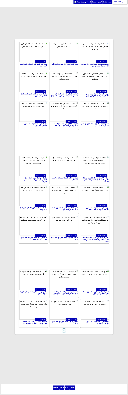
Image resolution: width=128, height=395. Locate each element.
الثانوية (89, 2)
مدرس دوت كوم (120, 1)
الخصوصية (55, 387)
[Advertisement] (64, 27)
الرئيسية (73, 387)
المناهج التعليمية (107, 2)
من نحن (62, 387)
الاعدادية (94, 2)
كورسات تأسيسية (81, 2)
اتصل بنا (67, 387)
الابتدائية (99, 2)
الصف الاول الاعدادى (40, 62)
